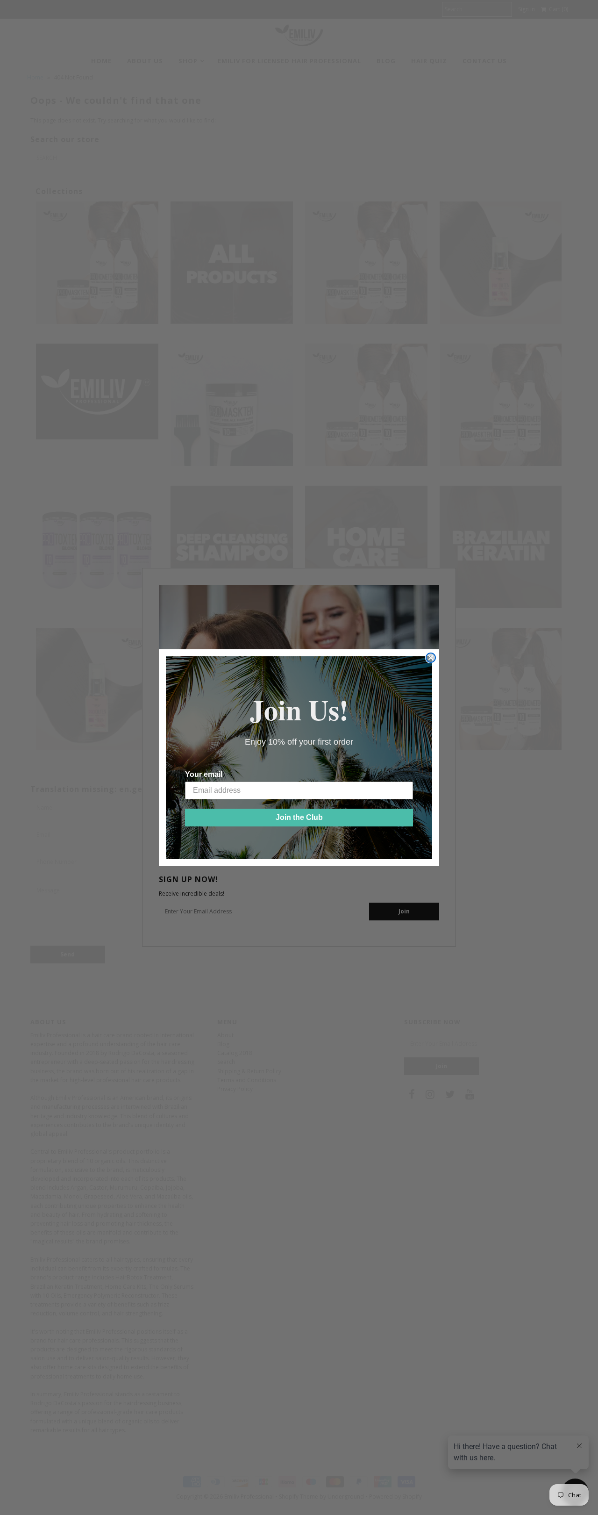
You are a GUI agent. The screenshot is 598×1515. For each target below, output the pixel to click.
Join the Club (299, 817)
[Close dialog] (430, 657)
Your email (203, 774)
